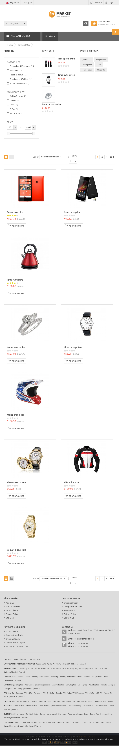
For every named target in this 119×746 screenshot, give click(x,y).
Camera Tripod (102, 676)
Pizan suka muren (16, 482)
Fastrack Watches (59, 706)
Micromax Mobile (42, 668)
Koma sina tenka (16, 347)
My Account (69, 610)
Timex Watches (74, 706)
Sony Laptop (71, 685)
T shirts (29, 714)
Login (111, 2)
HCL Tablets (32, 701)
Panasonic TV (39, 693)
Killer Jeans (61, 714)
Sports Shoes (38, 722)
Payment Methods (14, 635)
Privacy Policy (12, 614)
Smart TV (13, 697)
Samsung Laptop (43, 685)
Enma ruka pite (15, 212)
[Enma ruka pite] (30, 188)
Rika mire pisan (72, 482)
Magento (101, 69)
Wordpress (87, 64)
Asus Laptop (94, 685)
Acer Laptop (30, 685)
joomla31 (87, 59)
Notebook (28, 688)
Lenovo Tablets (60, 701)
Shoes (16, 722)
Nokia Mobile (56, 668)
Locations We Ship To (15, 642)
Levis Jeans (51, 714)
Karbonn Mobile (10, 672)
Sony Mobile (79, 668)
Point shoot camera (74, 676)
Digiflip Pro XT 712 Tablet (56, 664)
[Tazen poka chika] (48, 63)
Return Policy (70, 614)
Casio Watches (44, 706)
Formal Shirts (106, 714)
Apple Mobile (91, 668)
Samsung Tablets (45, 701)
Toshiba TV (60, 693)
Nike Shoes (29, 726)
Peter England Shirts (12, 718)
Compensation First (73, 606)
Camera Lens (89, 676)
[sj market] (59, 14)
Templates (87, 69)
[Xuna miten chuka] (48, 96)
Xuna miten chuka (51, 104)
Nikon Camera (17, 676)
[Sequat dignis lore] (30, 526)
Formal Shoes (51, 722)
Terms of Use (12, 610)
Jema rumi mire (15, 279)
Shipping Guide (13, 638)
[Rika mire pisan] (86, 458)
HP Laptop (18, 688)
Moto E (15, 668)
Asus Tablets (88, 701)
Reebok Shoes (98, 722)
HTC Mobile (68, 668)
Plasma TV (108, 693)
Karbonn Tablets (75, 701)
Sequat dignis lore (16, 549)
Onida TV (50, 693)
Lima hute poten (66, 74)
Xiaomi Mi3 (40, 664)
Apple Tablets (100, 701)
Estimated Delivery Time (17, 646)
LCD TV (99, 693)
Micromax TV (81, 693)
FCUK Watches (18, 706)
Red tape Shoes (16, 726)
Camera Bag (8, 680)
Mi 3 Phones (73, 664)
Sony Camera (44, 676)
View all (83, 664)
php (99, 64)
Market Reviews (13, 606)
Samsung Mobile (26, 668)
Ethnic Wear (95, 714)
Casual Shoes (26, 722)
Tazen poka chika (66, 58)
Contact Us (69, 617)
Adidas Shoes (63, 722)
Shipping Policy (71, 602)
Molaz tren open (15, 414)
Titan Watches (31, 706)
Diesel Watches (101, 706)
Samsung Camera (58, 676)
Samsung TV (21, 693)
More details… (55, 742)
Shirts (15, 714)
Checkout (98, 2)
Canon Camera (31, 676)
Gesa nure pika (72, 212)
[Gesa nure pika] (86, 188)
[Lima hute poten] (48, 79)
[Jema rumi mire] (30, 256)
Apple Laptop (17, 685)
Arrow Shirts (83, 714)
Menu (51, 36)
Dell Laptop (82, 685)
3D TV (6, 697)
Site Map (10, 617)
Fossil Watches (87, 706)
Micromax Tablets (19, 701)
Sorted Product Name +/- (51, 157)
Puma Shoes (86, 722)
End (112, 156)
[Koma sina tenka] (30, 323)
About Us (10, 602)
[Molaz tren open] (30, 391)
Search (85, 23)
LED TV (91, 693)
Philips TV (71, 693)
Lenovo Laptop (58, 685)
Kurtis (35, 714)
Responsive (101, 59)
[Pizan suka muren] (30, 458)
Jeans (22, 714)
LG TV (30, 693)
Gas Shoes (75, 722)
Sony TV (11, 693)
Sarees (42, 714)
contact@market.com (84, 638)
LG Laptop (8, 688)
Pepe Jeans (72, 714)
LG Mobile (103, 668)
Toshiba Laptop (107, 685)
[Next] (106, 157)
